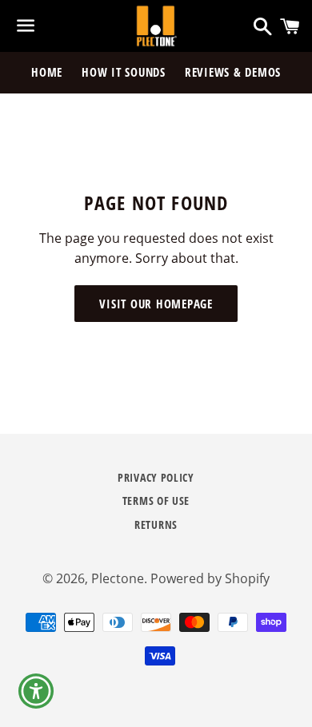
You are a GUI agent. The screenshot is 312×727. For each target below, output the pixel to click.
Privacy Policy (156, 477)
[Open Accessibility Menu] (36, 691)
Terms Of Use (156, 500)
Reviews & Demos (233, 72)
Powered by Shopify (210, 578)
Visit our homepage (156, 304)
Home (46, 72)
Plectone (117, 578)
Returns (156, 524)
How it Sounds (124, 72)
